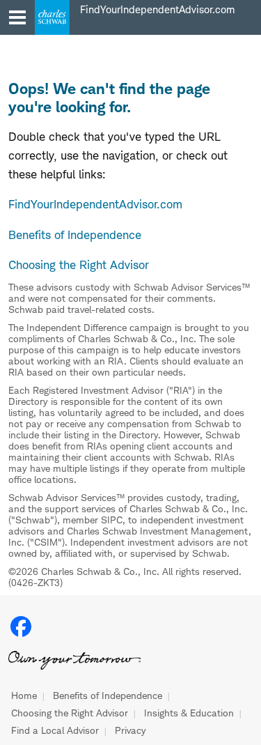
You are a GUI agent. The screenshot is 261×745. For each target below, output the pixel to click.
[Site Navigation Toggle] (17, 17)
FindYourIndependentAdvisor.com (95, 204)
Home (24, 695)
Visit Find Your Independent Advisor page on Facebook (20, 626)
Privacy (130, 730)
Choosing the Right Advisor (69, 713)
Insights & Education (189, 713)
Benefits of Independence (107, 695)
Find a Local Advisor (55, 730)
